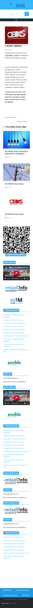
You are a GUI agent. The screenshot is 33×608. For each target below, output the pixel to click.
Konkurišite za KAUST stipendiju (13, 329)
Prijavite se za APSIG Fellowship (13, 333)
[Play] (5, 278)
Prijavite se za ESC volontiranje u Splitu (16, 336)
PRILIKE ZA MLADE (12, 310)
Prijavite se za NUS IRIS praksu (13, 320)
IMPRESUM (7, 590)
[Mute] (25, 278)
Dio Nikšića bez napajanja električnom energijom (16, 152)
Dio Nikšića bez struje (14, 184)
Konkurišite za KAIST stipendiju (13, 326)
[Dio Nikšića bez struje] (16, 172)
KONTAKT (26, 595)
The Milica (13, 603)
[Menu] (16, 20)
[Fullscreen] (27, 278)
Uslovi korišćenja (22, 590)
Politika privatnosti (10, 595)
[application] (16, 272)
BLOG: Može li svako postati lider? (14, 323)
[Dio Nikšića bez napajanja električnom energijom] (16, 140)
